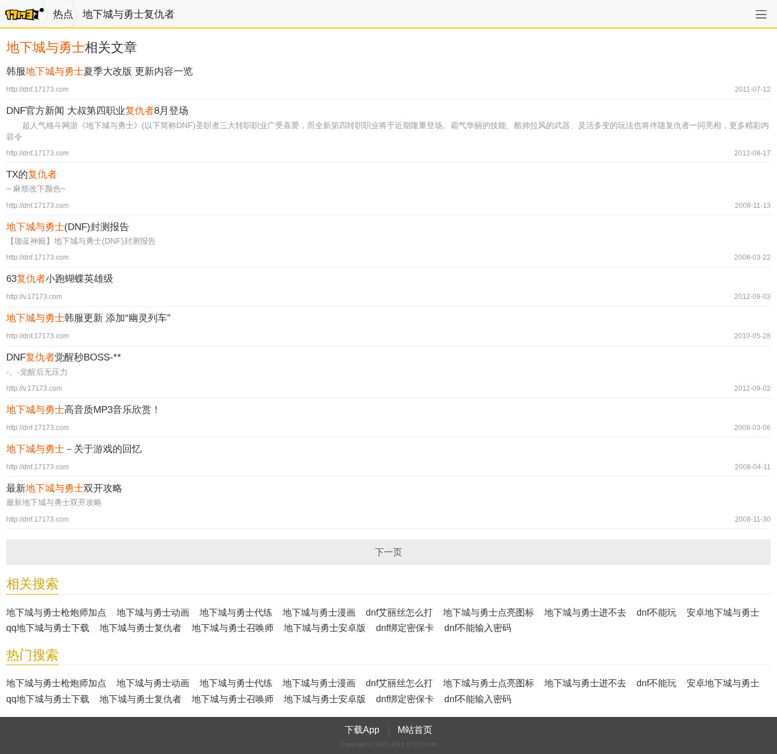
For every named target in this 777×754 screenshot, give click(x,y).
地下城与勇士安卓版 (325, 628)
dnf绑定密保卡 (405, 628)
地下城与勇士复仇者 (128, 14)
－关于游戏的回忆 (74, 449)
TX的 (31, 174)
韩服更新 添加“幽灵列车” (88, 318)
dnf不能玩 (656, 612)
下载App (362, 730)
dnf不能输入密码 (477, 628)
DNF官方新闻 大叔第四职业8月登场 (97, 110)
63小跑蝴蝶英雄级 (59, 278)
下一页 (388, 552)
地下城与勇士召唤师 (233, 628)
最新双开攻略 (64, 488)
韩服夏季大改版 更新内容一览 (99, 71)
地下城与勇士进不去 (585, 612)
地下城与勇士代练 (236, 612)
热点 (63, 14)
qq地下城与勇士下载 (47, 628)
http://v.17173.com (34, 297)
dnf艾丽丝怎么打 (399, 612)
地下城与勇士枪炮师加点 (56, 612)
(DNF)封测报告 (67, 227)
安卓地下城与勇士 (723, 612)
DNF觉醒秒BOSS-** (63, 357)
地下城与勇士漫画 (319, 612)
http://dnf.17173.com (37, 89)
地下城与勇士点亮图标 (488, 612)
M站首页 (415, 730)
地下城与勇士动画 (153, 612)
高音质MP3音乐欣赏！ (83, 409)
